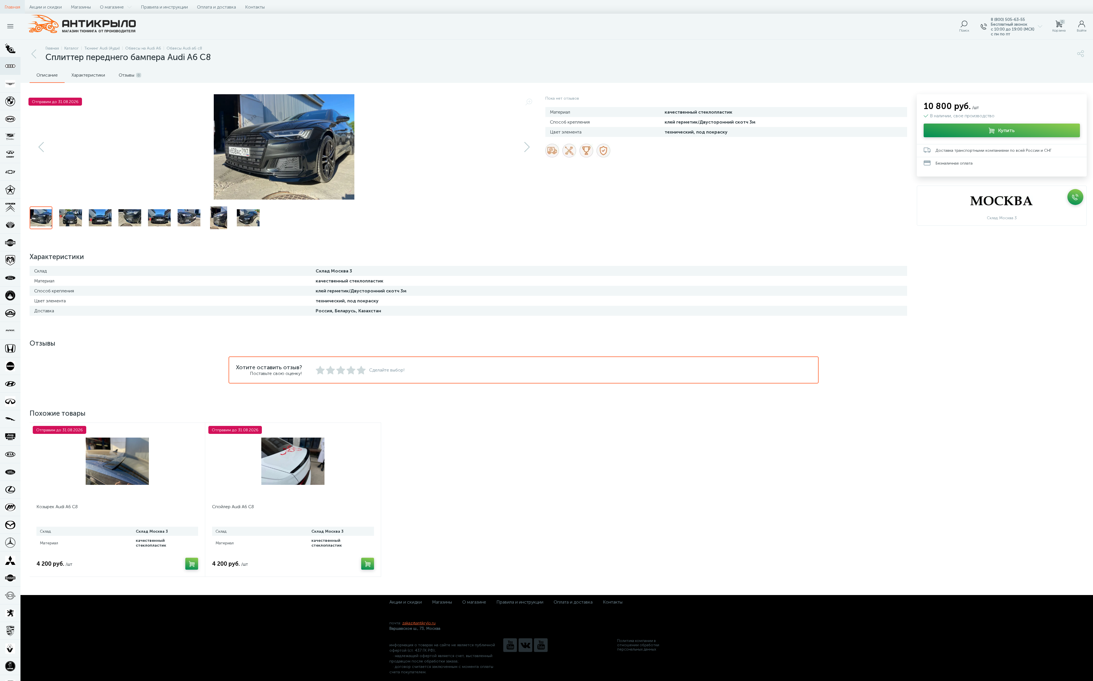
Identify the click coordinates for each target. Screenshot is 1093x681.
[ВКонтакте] (525, 645)
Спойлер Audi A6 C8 (233, 506)
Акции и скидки (45, 7)
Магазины (81, 7)
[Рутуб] (541, 645)
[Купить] (191, 564)
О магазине (112, 7)
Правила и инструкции (164, 7)
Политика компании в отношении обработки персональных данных (638, 645)
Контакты (255, 7)
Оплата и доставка (216, 7)
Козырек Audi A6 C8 (57, 506)
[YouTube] (510, 645)
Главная (12, 7)
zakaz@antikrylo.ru (418, 623)
